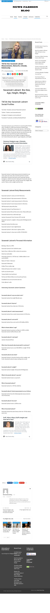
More (30, 1)
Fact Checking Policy (17, 1)
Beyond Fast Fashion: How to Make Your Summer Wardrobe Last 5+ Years (41, 96)
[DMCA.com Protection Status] (39, 108)
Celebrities (37, 16)
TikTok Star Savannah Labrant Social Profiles (15, 81)
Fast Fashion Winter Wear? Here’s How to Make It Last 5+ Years (41, 90)
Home (11, 16)
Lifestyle (25, 16)
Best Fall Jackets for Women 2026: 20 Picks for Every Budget (41, 52)
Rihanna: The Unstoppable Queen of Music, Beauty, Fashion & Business (40, 62)
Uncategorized (16, 522)
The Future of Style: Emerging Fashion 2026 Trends (18, 567)
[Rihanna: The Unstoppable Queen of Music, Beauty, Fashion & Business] (26, 525)
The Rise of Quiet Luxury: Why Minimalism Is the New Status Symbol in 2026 (41, 68)
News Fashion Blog (40, 590)
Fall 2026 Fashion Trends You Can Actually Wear (18, 554)
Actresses (31, 16)
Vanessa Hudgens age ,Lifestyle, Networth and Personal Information (8, 511)
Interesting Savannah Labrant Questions (16, 85)
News (15, 16)
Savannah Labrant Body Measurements (15, 83)
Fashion (20, 16)
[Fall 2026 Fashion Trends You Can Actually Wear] (7, 525)
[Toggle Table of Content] (24, 78)
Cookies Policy (25, 1)
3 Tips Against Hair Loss (25, 509)
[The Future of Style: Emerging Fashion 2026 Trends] (17, 525)
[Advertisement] (25, 28)
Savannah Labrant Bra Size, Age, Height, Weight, (14, 80)
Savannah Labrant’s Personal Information (15, 84)
